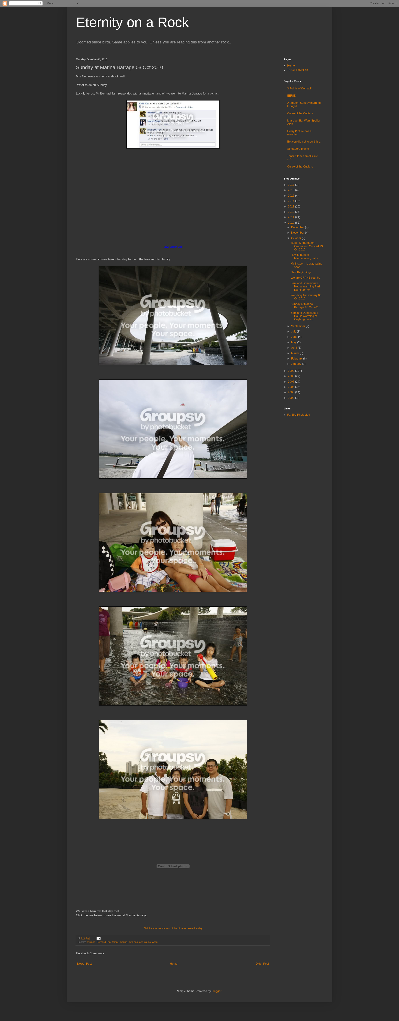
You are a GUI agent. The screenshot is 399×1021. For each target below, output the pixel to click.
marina (123, 942)
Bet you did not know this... (303, 141)
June (294, 336)
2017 (291, 184)
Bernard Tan (104, 942)
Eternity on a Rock (132, 22)
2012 (291, 211)
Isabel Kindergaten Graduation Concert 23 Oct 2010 (307, 246)
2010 (291, 222)
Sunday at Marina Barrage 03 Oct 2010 (305, 305)
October (296, 238)
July (294, 331)
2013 (291, 206)
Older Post (262, 963)
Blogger (216, 991)
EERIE (291, 95)
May (294, 342)
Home (174, 963)
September (298, 326)
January (296, 364)
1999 (291, 397)
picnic (147, 942)
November (298, 232)
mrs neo (133, 942)
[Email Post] (98, 938)
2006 (291, 387)
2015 (291, 195)
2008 (291, 376)
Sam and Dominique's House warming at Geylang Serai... (304, 316)
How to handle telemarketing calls (304, 256)
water (155, 942)
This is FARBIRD (297, 70)
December (298, 227)
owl (141, 942)
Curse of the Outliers (300, 113)
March (295, 353)
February (297, 358)
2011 (291, 217)
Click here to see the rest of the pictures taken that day (173, 928)
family (115, 942)
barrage (91, 942)
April (294, 347)
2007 (291, 381)
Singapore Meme (298, 148)
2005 (291, 392)
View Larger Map (172, 246)
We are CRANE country (305, 277)
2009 (291, 370)
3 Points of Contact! (299, 88)
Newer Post (84, 963)
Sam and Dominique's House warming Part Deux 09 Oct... (305, 287)
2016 (291, 190)
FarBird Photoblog (298, 414)
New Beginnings (301, 272)
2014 (291, 201)
